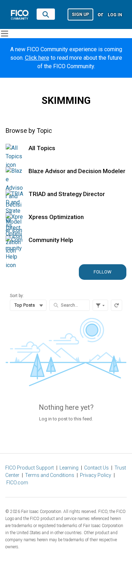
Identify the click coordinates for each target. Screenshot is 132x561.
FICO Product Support (29, 468)
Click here (37, 57)
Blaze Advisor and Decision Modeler (77, 171)
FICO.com (17, 482)
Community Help (51, 239)
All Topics (42, 148)
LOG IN (115, 14)
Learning (68, 468)
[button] (80, 14)
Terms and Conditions (49, 475)
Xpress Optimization (56, 216)
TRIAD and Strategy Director (67, 193)
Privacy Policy (95, 475)
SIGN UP (80, 14)
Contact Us (96, 468)
